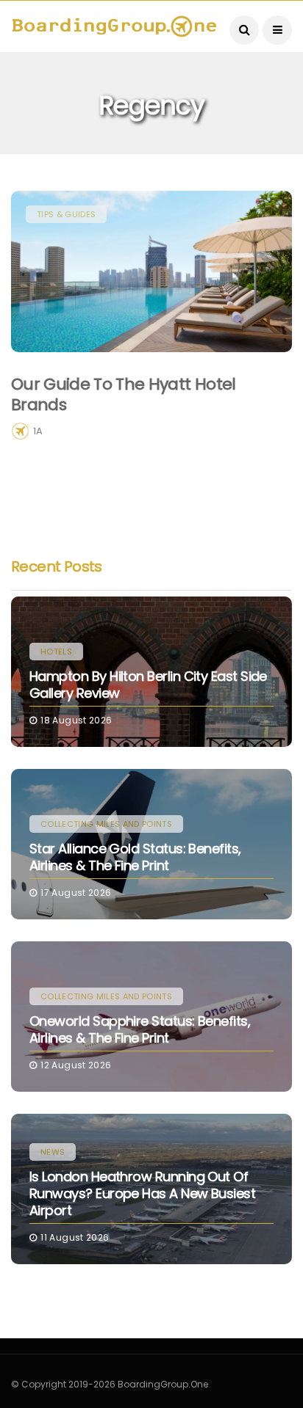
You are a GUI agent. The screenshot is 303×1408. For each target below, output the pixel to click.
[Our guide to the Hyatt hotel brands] (151, 271)
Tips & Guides (66, 214)
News (52, 1152)
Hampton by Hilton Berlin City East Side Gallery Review (148, 684)
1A (38, 431)
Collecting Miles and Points (106, 824)
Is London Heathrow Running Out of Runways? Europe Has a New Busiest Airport (142, 1193)
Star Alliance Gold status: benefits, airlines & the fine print (135, 857)
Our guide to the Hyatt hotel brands (123, 395)
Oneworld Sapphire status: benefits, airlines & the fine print (139, 1029)
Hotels (56, 651)
